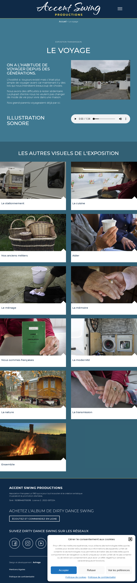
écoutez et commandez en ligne (34, 518)
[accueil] (68, 8)
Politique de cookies (75, 577)
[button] (130, 539)
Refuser (91, 570)
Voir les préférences (119, 570)
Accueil (62, 21)
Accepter (64, 570)
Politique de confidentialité (102, 577)
